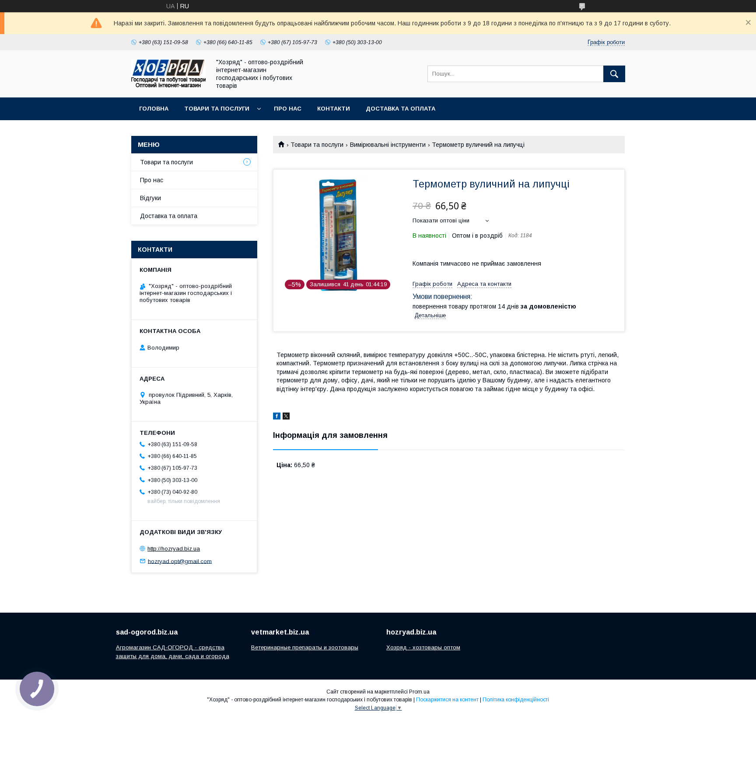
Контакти (333, 108)
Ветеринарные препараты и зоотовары (304, 647)
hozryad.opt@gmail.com (180, 561)
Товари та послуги (216, 108)
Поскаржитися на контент (447, 700)
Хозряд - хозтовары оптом (423, 647)
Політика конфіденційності (516, 700)
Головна (153, 108)
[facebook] (276, 417)
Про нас (287, 108)
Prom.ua (419, 692)
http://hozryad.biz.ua (173, 548)
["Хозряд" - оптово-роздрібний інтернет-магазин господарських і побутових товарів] (168, 85)
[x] (286, 417)
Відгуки (150, 197)
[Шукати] (614, 74)
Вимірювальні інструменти (388, 144)
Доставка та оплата (400, 108)
